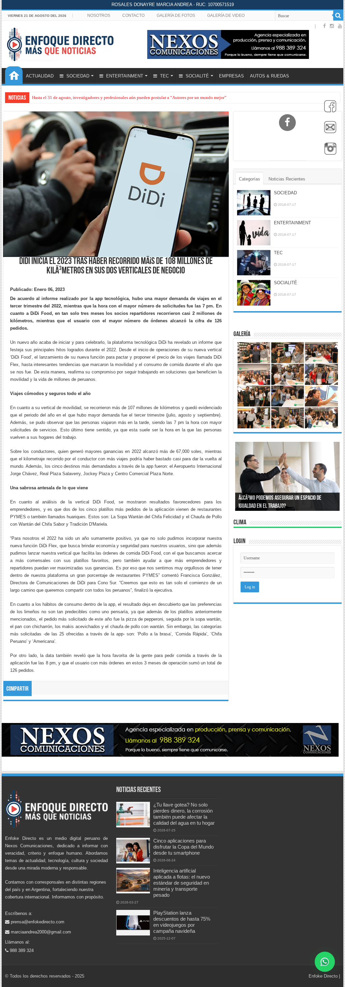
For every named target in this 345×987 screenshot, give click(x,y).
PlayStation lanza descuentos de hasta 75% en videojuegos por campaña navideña (181, 922)
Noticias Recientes (287, 179)
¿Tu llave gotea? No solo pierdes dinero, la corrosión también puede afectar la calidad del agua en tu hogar (184, 814)
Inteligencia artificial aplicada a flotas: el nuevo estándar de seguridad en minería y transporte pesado (181, 883)
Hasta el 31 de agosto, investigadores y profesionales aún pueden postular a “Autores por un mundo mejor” (129, 97)
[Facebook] (328, 110)
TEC (164, 75)
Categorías (249, 179)
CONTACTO (133, 15)
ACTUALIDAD (40, 75)
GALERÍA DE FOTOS (176, 15)
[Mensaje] (328, 131)
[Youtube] (340, 26)
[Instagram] (332, 26)
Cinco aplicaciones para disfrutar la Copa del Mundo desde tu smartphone (183, 847)
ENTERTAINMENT (124, 75)
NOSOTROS (98, 15)
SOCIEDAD (77, 75)
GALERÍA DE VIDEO (226, 15)
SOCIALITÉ (196, 75)
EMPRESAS (231, 75)
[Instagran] (328, 152)
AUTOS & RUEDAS (269, 75)
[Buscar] (338, 15)
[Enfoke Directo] (60, 43)
